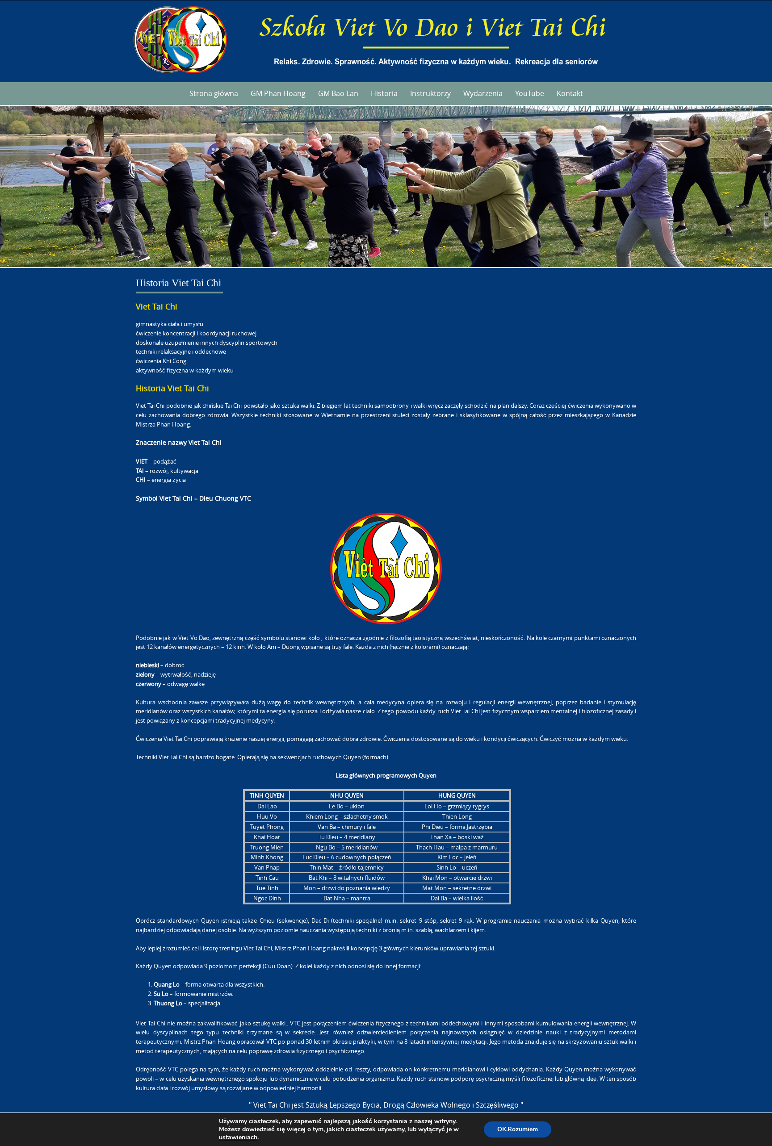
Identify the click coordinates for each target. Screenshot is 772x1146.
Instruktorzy (430, 93)
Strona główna (213, 93)
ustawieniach (238, 1137)
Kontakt (570, 93)
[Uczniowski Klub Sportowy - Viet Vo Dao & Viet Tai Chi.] (386, 39)
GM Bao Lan (338, 93)
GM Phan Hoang (278, 93)
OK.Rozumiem (517, 1129)
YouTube (529, 93)
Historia (384, 93)
